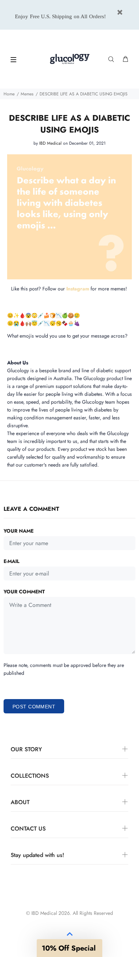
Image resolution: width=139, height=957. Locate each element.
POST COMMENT (33, 706)
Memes (27, 94)
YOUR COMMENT (24, 591)
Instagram (77, 288)
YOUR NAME (19, 530)
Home (9, 94)
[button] (69, 948)
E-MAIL (11, 561)
